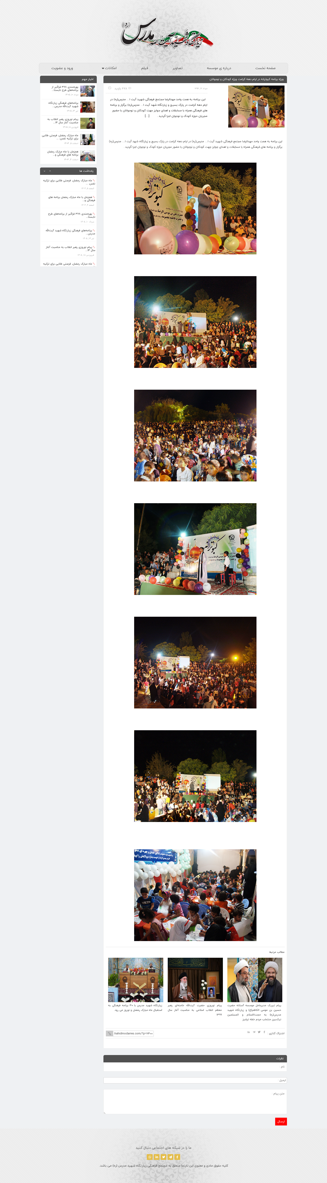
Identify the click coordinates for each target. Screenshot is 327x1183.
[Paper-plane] (170, 1157)
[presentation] (114, 951)
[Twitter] (163, 1157)
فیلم (144, 68)
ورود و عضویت (62, 68)
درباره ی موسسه (219, 68)
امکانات (111, 68)
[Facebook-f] (177, 1157)
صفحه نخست (265, 68)
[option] (68, 183)
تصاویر (178, 68)
